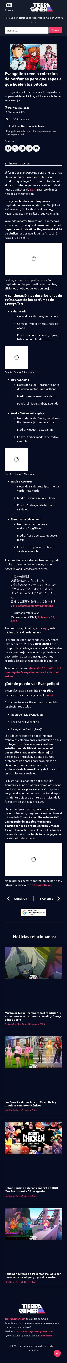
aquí (45, 628)
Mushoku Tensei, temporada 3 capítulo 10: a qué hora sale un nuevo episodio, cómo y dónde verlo (33, 1016)
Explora (9, 10)
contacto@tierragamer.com (36, 1331)
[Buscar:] (27, 30)
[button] (8, 148)
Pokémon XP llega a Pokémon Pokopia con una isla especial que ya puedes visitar (33, 1275)
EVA (33, 189)
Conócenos (46, 1335)
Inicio (14, 126)
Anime (39, 126)
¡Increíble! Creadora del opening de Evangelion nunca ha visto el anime (33, 672)
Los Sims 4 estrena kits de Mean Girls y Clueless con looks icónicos (31, 1103)
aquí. (50, 695)
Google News (42, 885)
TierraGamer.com (15, 1318)
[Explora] (9, 5)
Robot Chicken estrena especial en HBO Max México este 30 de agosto (31, 1189)
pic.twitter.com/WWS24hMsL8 (33, 605)
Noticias (26, 126)
